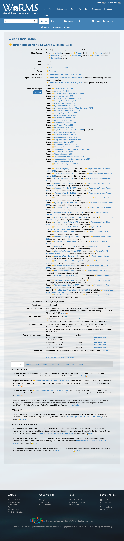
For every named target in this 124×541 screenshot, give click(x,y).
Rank (40, 64)
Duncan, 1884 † (65, 266)
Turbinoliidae (56, 58)
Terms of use (44, 502)
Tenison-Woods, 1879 (69, 156)
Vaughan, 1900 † (64, 169)
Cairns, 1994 (64, 89)
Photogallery (83, 9)
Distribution (70, 21)
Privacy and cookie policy (103, 527)
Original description (34, 308)
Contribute (45, 15)
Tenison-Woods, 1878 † (68, 251)
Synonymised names (33, 78)
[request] (23, 419)
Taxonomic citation (34, 324)
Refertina (95, 56)
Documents (96, 9)
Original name (36, 74)
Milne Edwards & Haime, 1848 (70, 140)
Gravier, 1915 (65, 137)
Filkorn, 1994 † (66, 91)
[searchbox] (17, 21)
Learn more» (89, 521)
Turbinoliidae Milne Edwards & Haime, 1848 (65, 74)
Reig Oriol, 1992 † (67, 237)
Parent (39, 71)
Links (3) (81, 364)
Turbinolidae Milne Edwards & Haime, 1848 (65, 78)
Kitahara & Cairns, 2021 (68, 261)
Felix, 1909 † (64, 96)
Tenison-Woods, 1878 (68, 110)
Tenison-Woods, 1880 (67, 132)
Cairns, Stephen (99, 340)
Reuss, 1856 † (65, 280)
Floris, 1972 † (65, 241)
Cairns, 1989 (65, 113)
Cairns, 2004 (64, 127)
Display (37, 92)
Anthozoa (98, 53)
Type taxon (37, 68)
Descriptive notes (35, 316)
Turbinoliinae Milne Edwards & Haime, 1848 (65, 83)
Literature (57, 21)
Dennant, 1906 (65, 123)
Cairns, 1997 (65, 115)
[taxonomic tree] (51, 357)
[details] (63, 313)
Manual (57, 27)
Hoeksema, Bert (99, 337)
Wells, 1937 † (66, 222)
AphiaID (39, 50)
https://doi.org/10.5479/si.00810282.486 (52, 433)
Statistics (109, 21)
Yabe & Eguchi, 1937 (68, 198)
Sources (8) (17, 364)
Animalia (58, 53)
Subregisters (62, 9)
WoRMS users (13, 509)
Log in (67, 27)
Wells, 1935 (63, 120)
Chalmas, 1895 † (65, 232)
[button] (10, 44)
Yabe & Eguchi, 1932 (68, 212)
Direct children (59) (34, 89)
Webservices (74, 505)
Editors (97, 21)
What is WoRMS (14, 500)
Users (72, 9)
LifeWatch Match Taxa (77, 502)
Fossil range (37, 305)
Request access (45, 505)
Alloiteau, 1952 (66, 203)
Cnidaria (79, 53)
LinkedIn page (109, 507)
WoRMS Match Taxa (77, 500)
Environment (37, 302)
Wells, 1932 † (64, 154)
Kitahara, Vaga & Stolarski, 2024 (73, 108)
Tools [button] (45, 27)
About (51, 9)
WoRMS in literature (15, 512)
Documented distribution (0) (36, 364)
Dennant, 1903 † (65, 144)
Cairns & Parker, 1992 (69, 93)
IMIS (71, 405)
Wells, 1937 (63, 178)
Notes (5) (55, 364)
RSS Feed (108, 505)
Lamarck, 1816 (58, 68)
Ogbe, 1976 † (67, 98)
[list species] (61, 357)
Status (39, 61)
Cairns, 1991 (67, 147)
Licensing (38, 350)
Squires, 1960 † (66, 164)
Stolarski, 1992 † (67, 285)
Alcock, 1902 (65, 188)
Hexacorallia (55, 56)
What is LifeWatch (15, 502)
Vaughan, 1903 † (65, 173)
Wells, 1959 (64, 270)
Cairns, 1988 (64, 103)
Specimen (84, 21)
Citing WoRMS (44, 500)
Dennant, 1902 (65, 118)
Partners (11, 507)
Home (43, 9)
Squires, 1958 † (63, 295)
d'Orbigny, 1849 (65, 101)
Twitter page (108, 502)
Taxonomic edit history (32, 335)
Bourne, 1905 (65, 106)
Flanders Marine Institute (53, 527)
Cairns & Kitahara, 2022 (69, 130)
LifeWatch (108, 9)
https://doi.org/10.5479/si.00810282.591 (81, 417)
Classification (36, 53)
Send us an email (110, 500)
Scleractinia (76, 56)
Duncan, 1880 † (64, 183)
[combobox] (18, 21)
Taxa (45, 21)
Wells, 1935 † (66, 227)
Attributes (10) (68, 364)
